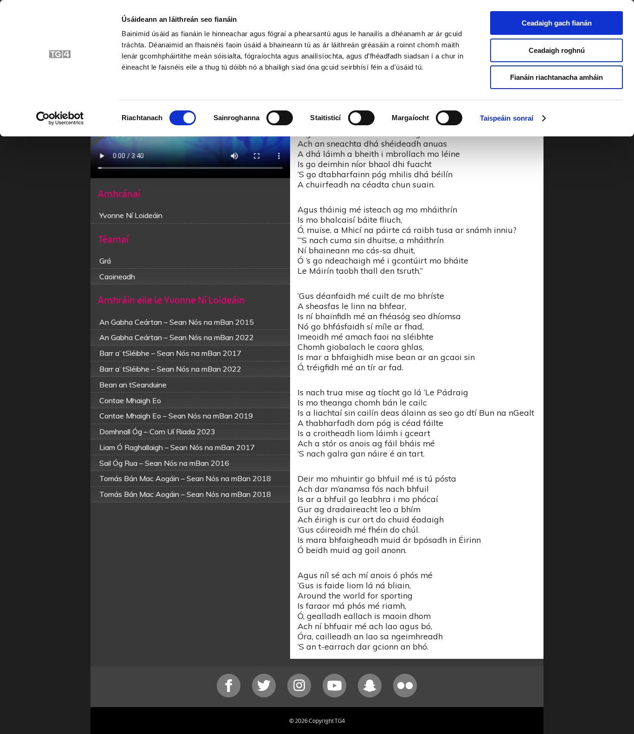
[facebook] (230, 695)
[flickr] (405, 695)
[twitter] (265, 695)
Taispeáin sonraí (507, 118)
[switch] (279, 117)
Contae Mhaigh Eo (130, 400)
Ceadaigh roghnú (557, 50)
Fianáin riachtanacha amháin (556, 77)
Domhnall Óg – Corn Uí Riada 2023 (157, 431)
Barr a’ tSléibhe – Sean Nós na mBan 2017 (170, 353)
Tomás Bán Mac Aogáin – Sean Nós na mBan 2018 (185, 478)
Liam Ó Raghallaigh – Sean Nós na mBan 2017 (177, 447)
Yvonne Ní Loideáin (130, 215)
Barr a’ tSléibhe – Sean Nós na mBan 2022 (170, 368)
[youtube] (336, 695)
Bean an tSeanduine (133, 384)
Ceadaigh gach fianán (557, 23)
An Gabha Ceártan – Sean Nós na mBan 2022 (176, 337)
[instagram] (300, 695)
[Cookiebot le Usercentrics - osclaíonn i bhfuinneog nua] (60, 118)
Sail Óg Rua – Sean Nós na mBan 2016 (164, 463)
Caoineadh (117, 276)
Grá (105, 260)
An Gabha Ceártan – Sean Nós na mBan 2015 (176, 322)
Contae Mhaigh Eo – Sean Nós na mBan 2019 (176, 415)
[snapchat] (371, 695)
